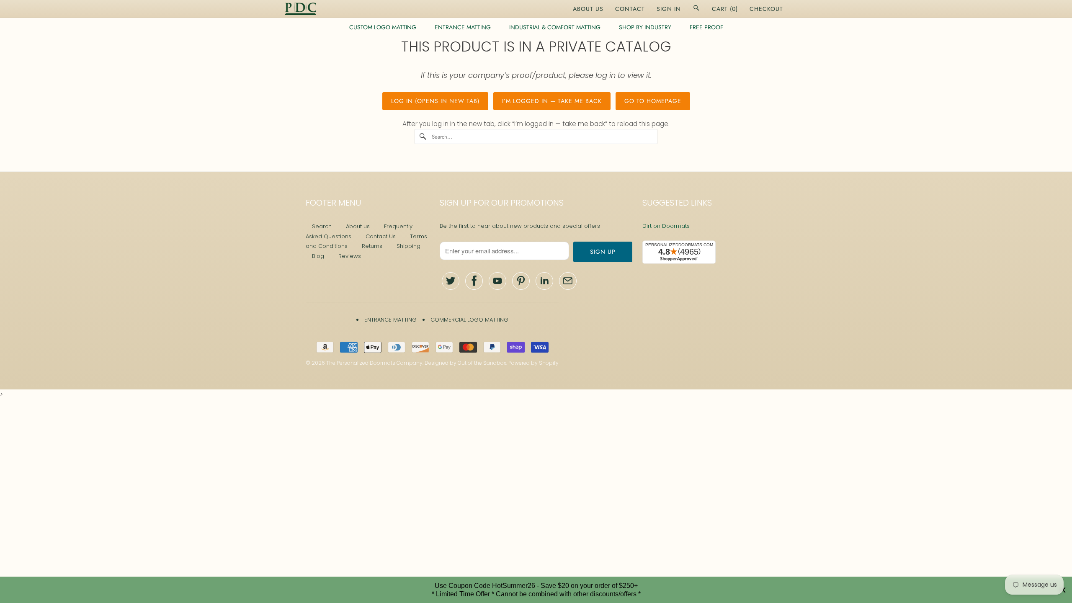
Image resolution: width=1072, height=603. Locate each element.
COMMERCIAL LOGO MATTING (469, 320)
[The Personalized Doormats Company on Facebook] (474, 281)
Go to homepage (652, 101)
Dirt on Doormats (666, 226)
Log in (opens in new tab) (435, 101)
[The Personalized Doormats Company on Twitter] (450, 281)
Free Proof (706, 27)
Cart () (725, 9)
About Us (588, 9)
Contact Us (381, 236)
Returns (372, 246)
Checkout (766, 9)
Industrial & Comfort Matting (554, 27)
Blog (318, 256)
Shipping (408, 246)
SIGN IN (669, 9)
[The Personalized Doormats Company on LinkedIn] (544, 281)
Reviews (349, 256)
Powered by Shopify (533, 362)
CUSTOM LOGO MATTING (382, 27)
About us (358, 226)
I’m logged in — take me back (552, 101)
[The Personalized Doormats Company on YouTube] (497, 281)
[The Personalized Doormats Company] (300, 9)
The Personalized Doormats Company (374, 362)
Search (322, 226)
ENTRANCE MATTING (463, 27)
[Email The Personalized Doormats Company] (568, 281)
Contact (630, 9)
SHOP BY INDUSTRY (645, 27)
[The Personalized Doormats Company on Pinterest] (521, 281)
